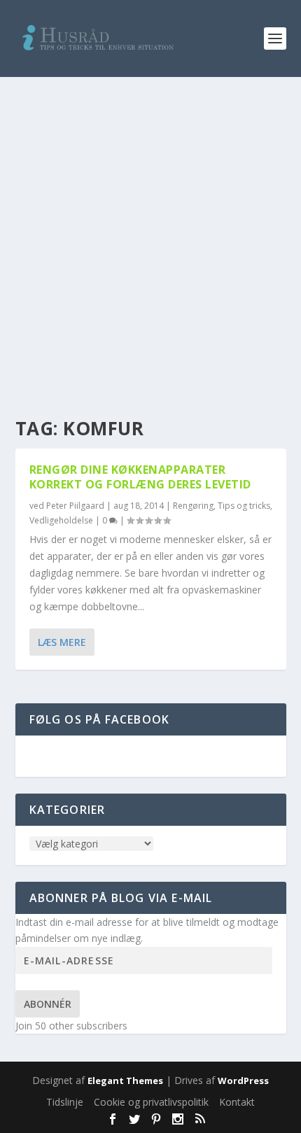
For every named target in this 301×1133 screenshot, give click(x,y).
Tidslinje (64, 1102)
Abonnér (47, 1004)
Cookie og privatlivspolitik (151, 1102)
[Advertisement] (150, 234)
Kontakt (237, 1102)
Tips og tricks (244, 506)
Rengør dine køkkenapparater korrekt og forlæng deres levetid (140, 477)
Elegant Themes (125, 1080)
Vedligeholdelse (61, 520)
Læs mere (62, 642)
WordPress (243, 1080)
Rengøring (193, 506)
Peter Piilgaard (75, 506)
